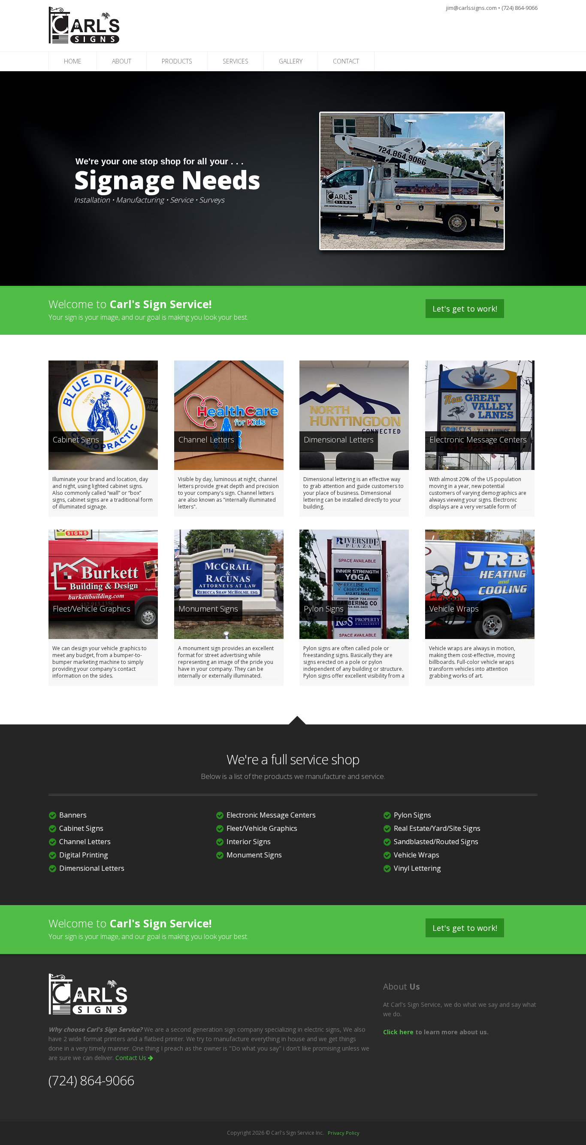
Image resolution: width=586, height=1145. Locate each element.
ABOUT (121, 61)
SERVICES (235, 61)
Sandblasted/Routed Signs (436, 841)
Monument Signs (254, 855)
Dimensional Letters (91, 868)
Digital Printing (83, 855)
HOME (73, 61)
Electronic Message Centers (271, 815)
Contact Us (131, 1058)
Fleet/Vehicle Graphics (262, 828)
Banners (73, 815)
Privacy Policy (343, 1133)
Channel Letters (85, 841)
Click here (398, 1032)
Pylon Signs (412, 815)
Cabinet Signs (81, 828)
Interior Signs (249, 841)
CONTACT (346, 61)
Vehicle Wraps (416, 855)
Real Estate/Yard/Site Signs (437, 828)
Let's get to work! (464, 308)
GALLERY (290, 61)
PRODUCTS (177, 61)
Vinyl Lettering (417, 868)
